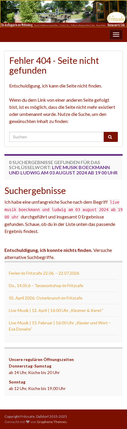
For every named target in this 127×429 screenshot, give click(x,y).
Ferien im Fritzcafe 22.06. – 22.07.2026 (44, 273)
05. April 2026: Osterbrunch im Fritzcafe (45, 297)
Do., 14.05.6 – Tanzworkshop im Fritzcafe (46, 285)
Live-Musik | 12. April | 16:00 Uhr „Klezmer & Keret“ (56, 310)
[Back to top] (113, 415)
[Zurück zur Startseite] (63, 13)
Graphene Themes (52, 422)
